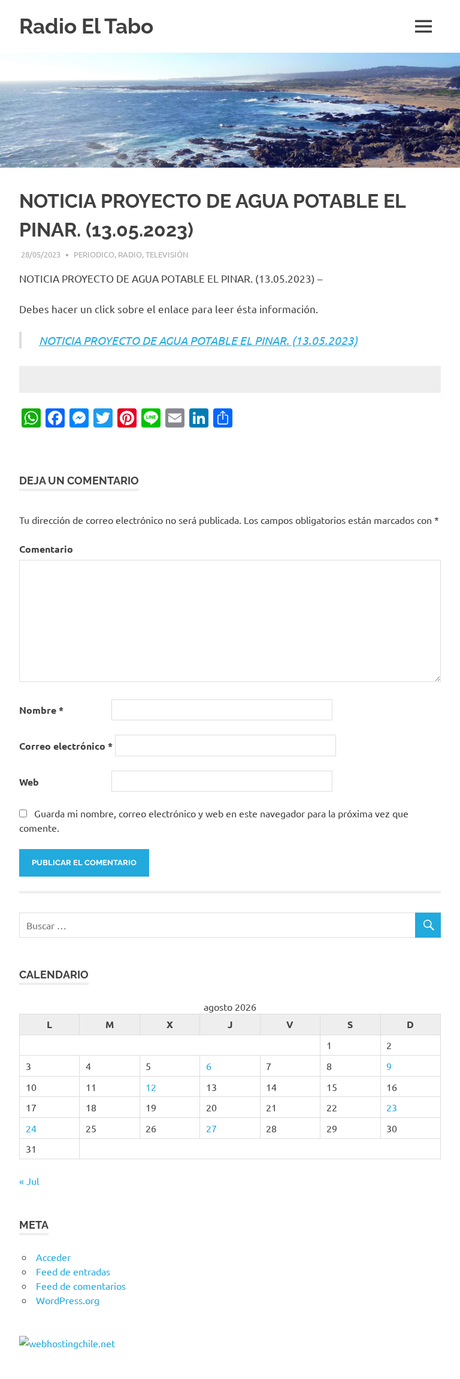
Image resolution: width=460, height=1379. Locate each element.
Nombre (41, 710)
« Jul (29, 1181)
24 (31, 1128)
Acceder (53, 1257)
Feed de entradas (73, 1271)
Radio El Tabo (86, 26)
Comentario (46, 548)
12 (151, 1087)
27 (211, 1128)
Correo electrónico (66, 745)
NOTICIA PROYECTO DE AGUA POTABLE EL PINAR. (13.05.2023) (198, 340)
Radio (130, 254)
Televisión (167, 254)
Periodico (94, 254)
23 (391, 1107)
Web (29, 781)
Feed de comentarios (81, 1286)
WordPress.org (67, 1300)
